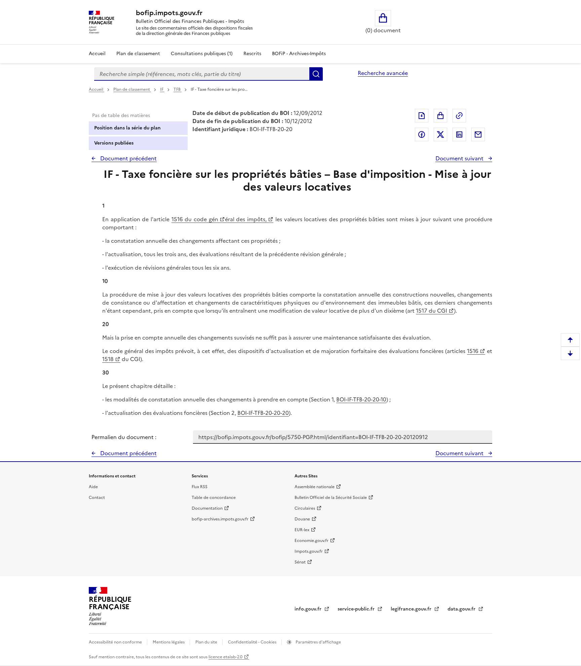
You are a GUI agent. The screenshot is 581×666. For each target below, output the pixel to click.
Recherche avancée (383, 73)
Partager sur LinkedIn (459, 134)
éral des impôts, (246, 219)
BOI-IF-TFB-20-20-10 (361, 399)
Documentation (207, 508)
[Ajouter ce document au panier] (440, 115)
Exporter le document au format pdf (421, 115)
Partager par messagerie (478, 134)
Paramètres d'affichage (318, 642)
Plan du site (206, 642)
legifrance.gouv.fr (412, 609)
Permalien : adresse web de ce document (459, 115)
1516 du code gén (194, 219)
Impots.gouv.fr (309, 551)
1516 (472, 351)
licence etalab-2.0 (225, 657)
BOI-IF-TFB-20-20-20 (263, 413)
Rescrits (252, 53)
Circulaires (305, 508)
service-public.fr (357, 609)
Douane (302, 519)
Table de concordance (214, 498)
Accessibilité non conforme (116, 642)
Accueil (97, 53)
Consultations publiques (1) (202, 53)
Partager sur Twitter (440, 134)
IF (162, 89)
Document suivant (460, 158)
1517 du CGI (431, 311)
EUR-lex (302, 530)
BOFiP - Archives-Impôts (299, 53)
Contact (97, 498)
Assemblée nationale (315, 487)
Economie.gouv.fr (311, 541)
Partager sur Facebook (421, 134)
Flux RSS (199, 487)
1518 (108, 359)
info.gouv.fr (309, 609)
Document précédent (128, 158)
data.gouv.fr (462, 609)
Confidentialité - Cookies (252, 642)
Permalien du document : (123, 437)
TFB (177, 89)
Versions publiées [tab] (113, 143)
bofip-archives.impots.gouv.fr (220, 519)
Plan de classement (138, 53)
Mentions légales (169, 642)
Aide (93, 487)
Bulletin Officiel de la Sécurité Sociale (331, 498)
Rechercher (316, 74)
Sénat (300, 562)
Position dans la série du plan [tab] (127, 127)
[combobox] (201, 74)
